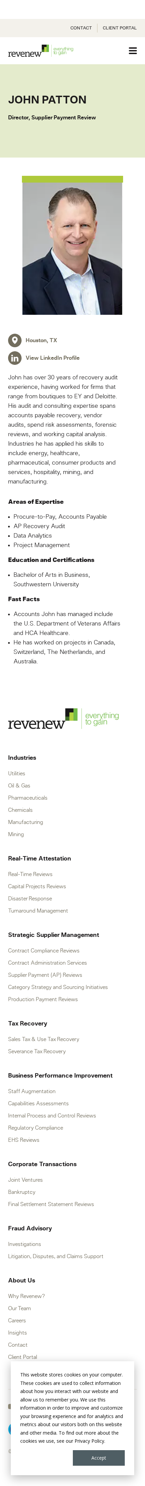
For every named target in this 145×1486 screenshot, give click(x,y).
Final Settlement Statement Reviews (51, 1204)
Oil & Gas (19, 785)
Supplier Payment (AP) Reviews (45, 975)
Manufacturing (25, 822)
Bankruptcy (21, 1192)
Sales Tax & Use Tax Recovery (43, 1039)
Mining (16, 834)
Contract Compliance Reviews (44, 950)
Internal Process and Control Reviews (52, 1115)
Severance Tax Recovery (37, 1051)
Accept (98, 1458)
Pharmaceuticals (28, 798)
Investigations (24, 1244)
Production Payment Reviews (43, 999)
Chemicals (20, 810)
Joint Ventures (25, 1180)
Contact (81, 28)
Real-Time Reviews (30, 874)
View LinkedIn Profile (53, 358)
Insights (17, 1333)
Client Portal (120, 28)
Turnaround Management (38, 911)
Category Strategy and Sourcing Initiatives (58, 987)
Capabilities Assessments (38, 1103)
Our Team (19, 1308)
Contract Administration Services (47, 963)
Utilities (16, 773)
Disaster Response (30, 898)
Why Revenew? (26, 1296)
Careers (17, 1320)
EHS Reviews (23, 1140)
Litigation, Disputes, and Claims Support (56, 1256)
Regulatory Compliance (35, 1128)
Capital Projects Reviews (37, 886)
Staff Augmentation (32, 1091)
